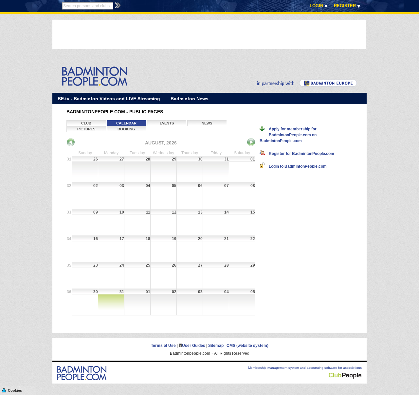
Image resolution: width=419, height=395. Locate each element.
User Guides (193, 345)
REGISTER (345, 5)
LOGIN (316, 5)
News (207, 123)
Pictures (86, 129)
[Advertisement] (171, 34)
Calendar (126, 123)
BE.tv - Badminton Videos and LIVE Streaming (109, 98)
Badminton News (190, 98)
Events (167, 123)
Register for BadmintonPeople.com (299, 153)
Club (86, 123)
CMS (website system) (247, 345)
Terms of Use (163, 345)
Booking (126, 129)
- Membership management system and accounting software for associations (304, 367)
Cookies (15, 390)
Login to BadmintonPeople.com (296, 166)
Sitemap (216, 345)
